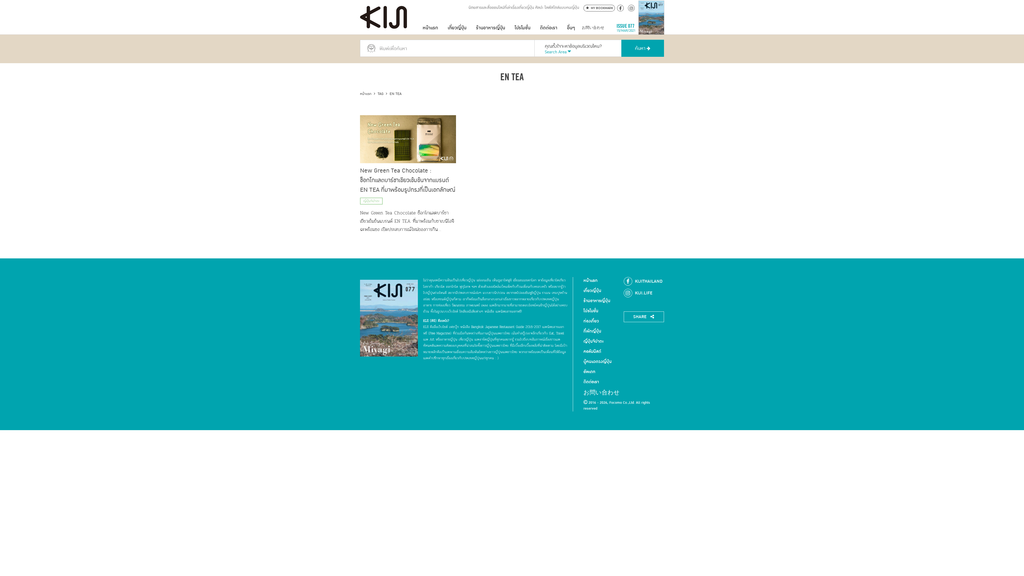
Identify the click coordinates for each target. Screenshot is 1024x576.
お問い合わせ (593, 28)
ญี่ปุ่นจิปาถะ (371, 201)
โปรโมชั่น (522, 28)
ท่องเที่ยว (591, 321)
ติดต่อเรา (548, 28)
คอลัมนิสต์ (592, 351)
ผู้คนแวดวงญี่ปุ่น (597, 361)
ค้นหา (641, 48)
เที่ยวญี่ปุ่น (457, 28)
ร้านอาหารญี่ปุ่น (490, 28)
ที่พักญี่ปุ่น (592, 331)
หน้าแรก (430, 28)
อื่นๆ (571, 28)
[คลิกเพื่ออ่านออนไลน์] (651, 27)
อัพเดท (589, 371)
